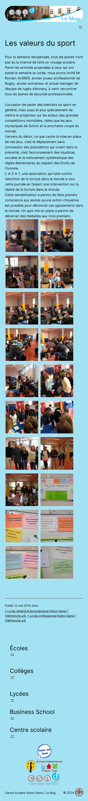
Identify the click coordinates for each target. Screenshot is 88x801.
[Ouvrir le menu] (80, 27)
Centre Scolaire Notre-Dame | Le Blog (30, 792)
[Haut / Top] (79, 792)
